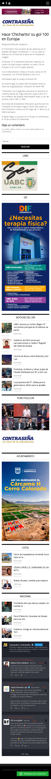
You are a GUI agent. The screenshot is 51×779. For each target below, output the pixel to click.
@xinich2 (33, 663)
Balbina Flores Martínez (20, 663)
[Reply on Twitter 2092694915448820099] (12, 675)
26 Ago (40, 663)
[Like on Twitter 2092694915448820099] (22, 675)
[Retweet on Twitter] (9, 660)
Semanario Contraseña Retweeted (22, 660)
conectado (25, 129)
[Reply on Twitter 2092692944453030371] (12, 745)
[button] (33, 773)
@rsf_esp (26, 721)
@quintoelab (35, 687)
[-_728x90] (25, 13)
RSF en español (16, 720)
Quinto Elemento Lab (19, 687)
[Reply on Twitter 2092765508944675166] (12, 708)
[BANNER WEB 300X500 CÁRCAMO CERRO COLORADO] (25, 540)
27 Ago (44, 687)
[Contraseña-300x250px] (19, 190)
